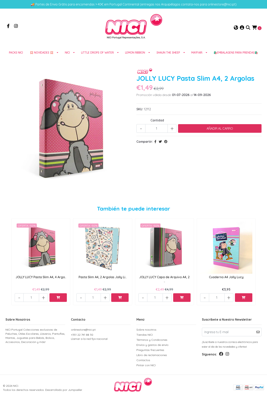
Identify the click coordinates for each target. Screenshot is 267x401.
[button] (236, 27)
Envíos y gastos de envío (152, 345)
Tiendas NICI (144, 334)
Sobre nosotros (146, 329)
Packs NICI (16, 52)
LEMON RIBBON (135, 52)
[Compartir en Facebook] (155, 142)
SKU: (139, 109)
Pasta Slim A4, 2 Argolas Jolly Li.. (102, 277)
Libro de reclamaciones (151, 355)
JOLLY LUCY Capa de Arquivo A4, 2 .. (164, 279)
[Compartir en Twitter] (160, 142)
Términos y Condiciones (151, 340)
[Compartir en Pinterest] (165, 142)
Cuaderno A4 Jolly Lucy (226, 277)
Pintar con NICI (146, 365)
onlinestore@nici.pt (83, 329)
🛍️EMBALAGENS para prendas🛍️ (236, 52)
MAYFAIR (196, 52)
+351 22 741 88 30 (89, 337)
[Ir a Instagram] (16, 26)
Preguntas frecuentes (150, 350)
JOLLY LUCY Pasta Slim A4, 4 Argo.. (41, 277)
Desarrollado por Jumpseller (63, 390)
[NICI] (133, 28)
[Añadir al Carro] (58, 297)
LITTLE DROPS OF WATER (97, 52)
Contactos (143, 360)
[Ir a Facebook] (8, 26)
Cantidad (157, 120)
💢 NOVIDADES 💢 (41, 52)
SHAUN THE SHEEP (168, 52)
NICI (67, 52)
